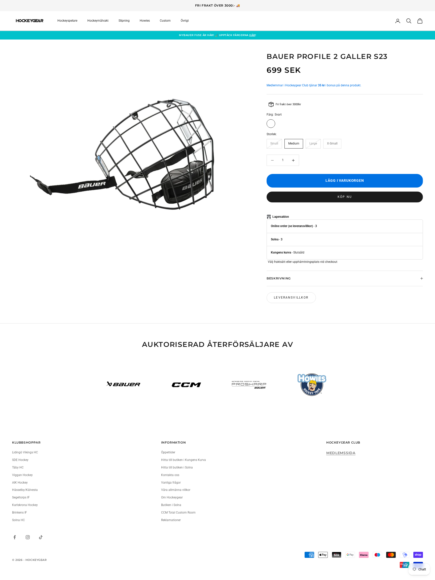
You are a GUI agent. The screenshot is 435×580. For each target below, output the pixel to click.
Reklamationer (171, 520)
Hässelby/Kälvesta (25, 490)
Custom (165, 20)
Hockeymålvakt (97, 20)
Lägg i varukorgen (344, 180)
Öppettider (168, 452)
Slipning (124, 20)
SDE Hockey (20, 460)
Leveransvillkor (291, 297)
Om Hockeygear (172, 497)
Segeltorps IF (21, 497)
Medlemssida (340, 453)
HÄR (252, 35)
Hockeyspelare (67, 20)
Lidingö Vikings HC (25, 452)
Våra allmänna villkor (175, 490)
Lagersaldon (280, 217)
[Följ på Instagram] (27, 537)
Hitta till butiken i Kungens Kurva (183, 460)
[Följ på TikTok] (40, 537)
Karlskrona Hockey (25, 505)
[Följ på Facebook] (14, 537)
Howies (145, 20)
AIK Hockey (20, 482)
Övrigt (185, 20)
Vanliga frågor (171, 482)
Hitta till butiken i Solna (177, 467)
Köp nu (345, 197)
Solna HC (18, 520)
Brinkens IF (19, 512)
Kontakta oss (170, 475)
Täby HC (18, 467)
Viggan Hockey (22, 475)
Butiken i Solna (171, 505)
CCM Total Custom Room (178, 512)
